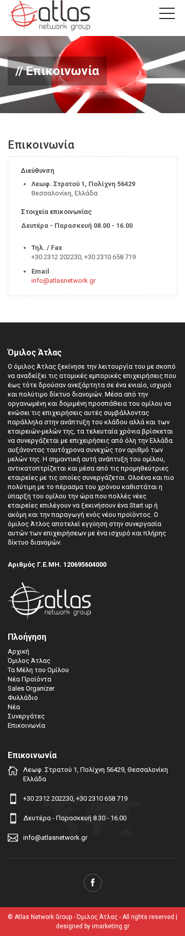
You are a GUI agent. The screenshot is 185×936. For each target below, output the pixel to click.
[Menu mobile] (167, 15)
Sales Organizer (31, 688)
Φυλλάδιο (23, 697)
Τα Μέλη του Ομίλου (38, 670)
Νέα (14, 707)
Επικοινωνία (26, 725)
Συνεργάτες (26, 716)
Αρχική (18, 651)
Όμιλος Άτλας (29, 660)
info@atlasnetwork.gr (63, 280)
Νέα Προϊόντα (29, 679)
